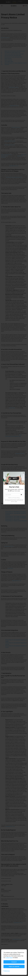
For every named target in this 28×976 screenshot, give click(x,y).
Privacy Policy (13, 500)
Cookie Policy (8, 957)
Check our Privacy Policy (14, 497)
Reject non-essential (14, 966)
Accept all (14, 962)
